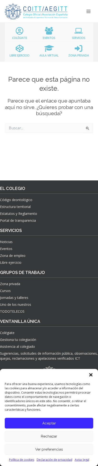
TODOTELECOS (12, 311)
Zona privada (10, 284)
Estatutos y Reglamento (18, 213)
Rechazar (49, 436)
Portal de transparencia (18, 220)
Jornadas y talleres (14, 297)
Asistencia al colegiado (17, 346)
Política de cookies (21, 460)
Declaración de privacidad (54, 460)
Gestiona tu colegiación (18, 339)
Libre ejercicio (10, 262)
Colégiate (7, 332)
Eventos (6, 248)
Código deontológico (16, 200)
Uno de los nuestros (15, 304)
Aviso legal (82, 460)
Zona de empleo (12, 255)
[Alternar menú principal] (88, 11)
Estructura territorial (15, 206)
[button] (90, 374)
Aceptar (49, 423)
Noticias (6, 242)
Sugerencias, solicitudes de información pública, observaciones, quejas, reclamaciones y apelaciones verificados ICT (49, 356)
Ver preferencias (49, 449)
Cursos (5, 290)
